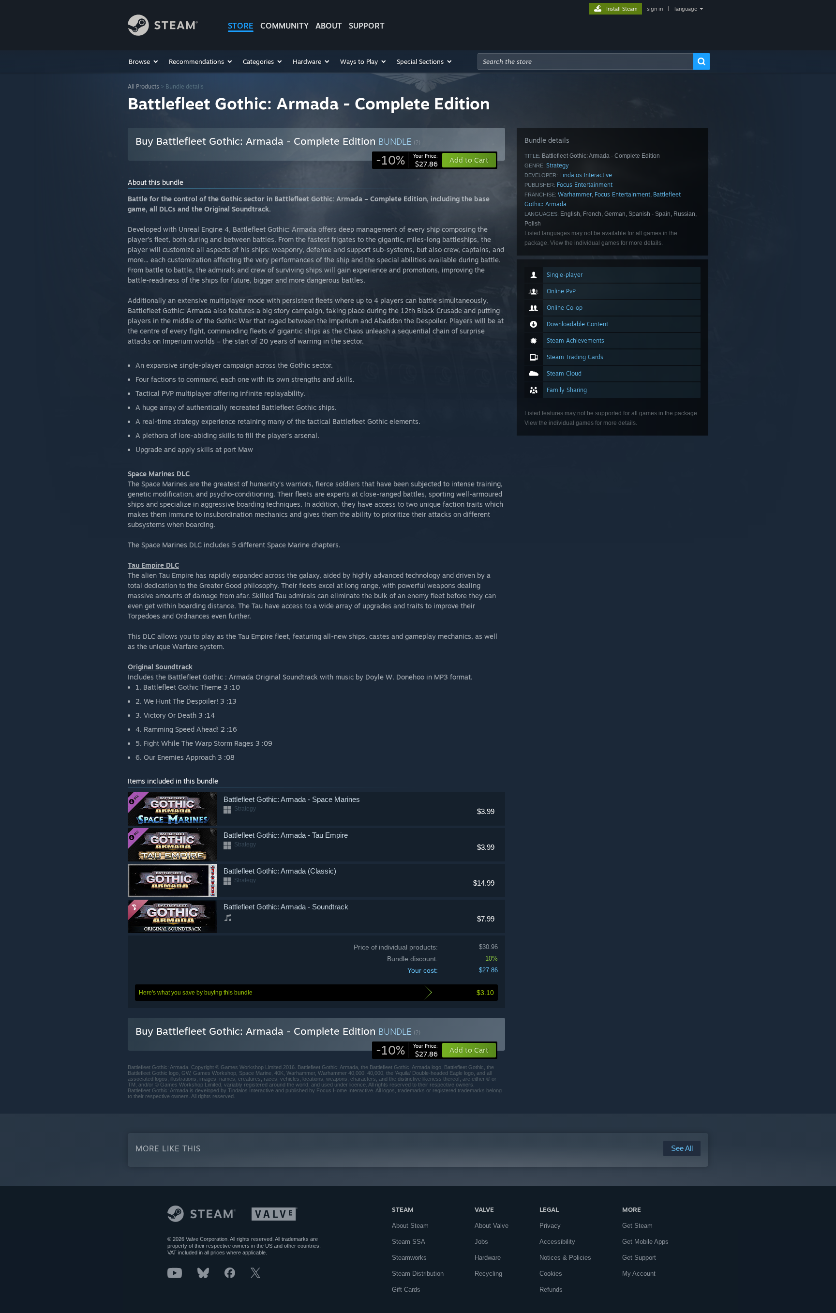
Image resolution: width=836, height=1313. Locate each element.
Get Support (639, 1257)
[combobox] (585, 61)
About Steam (410, 1225)
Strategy (557, 165)
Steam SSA (408, 1241)
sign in (655, 8)
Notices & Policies (565, 1257)
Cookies (550, 1273)
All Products (143, 86)
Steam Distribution (418, 1273)
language (685, 8)
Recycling (488, 1273)
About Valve (491, 1225)
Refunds (551, 1289)
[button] (144, 61)
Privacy (550, 1225)
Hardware (488, 1257)
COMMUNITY (284, 25)
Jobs (481, 1241)
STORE (241, 25)
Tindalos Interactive (585, 175)
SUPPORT (367, 25)
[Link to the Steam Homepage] (163, 33)
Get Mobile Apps (645, 1241)
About (328, 25)
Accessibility (557, 1241)
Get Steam (637, 1225)
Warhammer (575, 194)
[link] (407, 160)
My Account (639, 1273)
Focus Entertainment (584, 184)
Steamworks (409, 1257)
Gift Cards (406, 1289)
